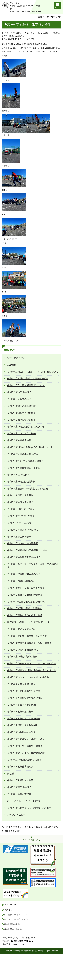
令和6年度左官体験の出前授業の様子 (26, 739)
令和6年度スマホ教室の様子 (21, 433)
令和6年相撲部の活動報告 (20, 495)
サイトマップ (10, 905)
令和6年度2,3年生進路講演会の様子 (25, 461)
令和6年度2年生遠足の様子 (21, 516)
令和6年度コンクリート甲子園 (22, 543)
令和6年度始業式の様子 (19, 392)
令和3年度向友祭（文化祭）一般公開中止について (32, 371)
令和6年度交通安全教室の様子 (22, 629)
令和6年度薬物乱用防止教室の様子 (24, 615)
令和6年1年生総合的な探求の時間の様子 (27, 601)
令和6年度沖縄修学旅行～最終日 (23, 468)
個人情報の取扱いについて (15, 914)
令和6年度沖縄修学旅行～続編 (22, 454)
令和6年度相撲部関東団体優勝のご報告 (27, 550)
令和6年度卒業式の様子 (19, 787)
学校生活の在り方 (16, 358)
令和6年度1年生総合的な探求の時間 (25, 426)
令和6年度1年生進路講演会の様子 (24, 759)
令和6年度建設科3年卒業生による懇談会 (27, 488)
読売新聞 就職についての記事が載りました (29, 622)
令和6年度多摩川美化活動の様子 (23, 529)
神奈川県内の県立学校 (14, 929)
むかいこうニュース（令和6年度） (24, 801)
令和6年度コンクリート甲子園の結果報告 (28, 677)
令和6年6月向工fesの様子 (20, 523)
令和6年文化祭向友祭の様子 (21, 684)
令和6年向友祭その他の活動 (21, 705)
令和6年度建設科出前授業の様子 (23, 649)
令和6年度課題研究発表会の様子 (23, 574)
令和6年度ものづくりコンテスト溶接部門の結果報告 (32, 566)
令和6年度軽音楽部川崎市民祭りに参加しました (31, 670)
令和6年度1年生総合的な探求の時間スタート (30, 447)
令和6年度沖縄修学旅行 (19, 440)
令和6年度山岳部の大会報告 (21, 732)
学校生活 (9, 350)
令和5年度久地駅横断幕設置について (26, 385)
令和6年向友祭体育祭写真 (20, 766)
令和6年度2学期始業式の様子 (22, 581)
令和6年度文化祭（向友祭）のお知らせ (27, 636)
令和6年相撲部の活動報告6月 (22, 725)
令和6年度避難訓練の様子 (20, 780)
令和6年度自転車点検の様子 (21, 413)
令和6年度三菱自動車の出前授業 (23, 691)
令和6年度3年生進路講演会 (21, 481)
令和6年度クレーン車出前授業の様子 (26, 588)
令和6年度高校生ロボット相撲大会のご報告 (29, 808)
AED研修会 (13, 364)
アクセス (8, 910)
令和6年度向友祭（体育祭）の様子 (24, 746)
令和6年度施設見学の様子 (20, 502)
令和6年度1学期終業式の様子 (22, 656)
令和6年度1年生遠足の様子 (21, 509)
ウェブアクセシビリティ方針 (16, 919)
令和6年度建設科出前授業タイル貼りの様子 (29, 643)
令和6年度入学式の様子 (19, 399)
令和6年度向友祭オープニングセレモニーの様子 (31, 663)
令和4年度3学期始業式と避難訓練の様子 (27, 378)
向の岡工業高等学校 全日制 (16, 827)
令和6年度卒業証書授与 (19, 794)
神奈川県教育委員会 (13, 924)
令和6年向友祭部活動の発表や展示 (24, 698)
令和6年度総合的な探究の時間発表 (24, 594)
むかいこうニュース (17, 814)
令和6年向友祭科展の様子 (20, 711)
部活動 (10, 773)
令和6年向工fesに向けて (19, 474)
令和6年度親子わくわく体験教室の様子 (27, 753)
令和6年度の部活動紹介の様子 (22, 406)
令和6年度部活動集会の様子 (21, 419)
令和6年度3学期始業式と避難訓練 (24, 608)
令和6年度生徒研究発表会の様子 (23, 557)
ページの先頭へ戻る (31, 840)
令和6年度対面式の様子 (19, 536)
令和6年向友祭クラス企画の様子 (23, 718)
